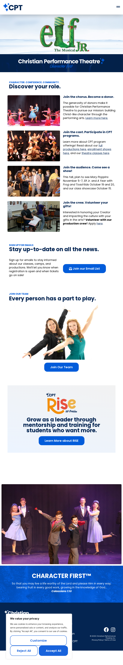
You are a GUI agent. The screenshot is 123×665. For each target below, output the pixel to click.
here (100, 223)
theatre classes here (95, 153)
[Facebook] (106, 629)
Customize (38, 640)
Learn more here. (97, 118)
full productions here (82, 147)
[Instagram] (113, 629)
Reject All (24, 651)
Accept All (53, 651)
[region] (39, 636)
